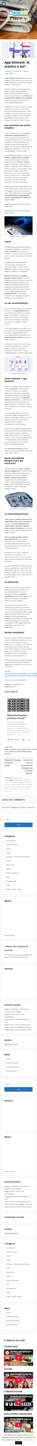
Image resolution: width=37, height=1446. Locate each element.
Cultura (8, 853)
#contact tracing (15, 782)
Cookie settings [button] (28, 1440)
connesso (14, 807)
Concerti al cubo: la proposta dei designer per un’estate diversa (27, 766)
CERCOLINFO (18, 19)
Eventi (8, 861)
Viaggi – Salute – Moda (13, 889)
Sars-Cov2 (7, 791)
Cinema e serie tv (12, 845)
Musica (8, 869)
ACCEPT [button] (18, 1443)
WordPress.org (11, 1071)
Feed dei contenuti (12, 1063)
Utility (11, 74)
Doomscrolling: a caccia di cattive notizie (17, 1030)
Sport (8, 877)
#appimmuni (19, 780)
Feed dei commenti (12, 1067)
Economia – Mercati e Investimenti (18, 857)
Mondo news (17, 778)
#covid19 (7, 784)
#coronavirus (26, 782)
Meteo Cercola (9, 935)
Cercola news (10, 840)
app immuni (22, 784)
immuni (28, 789)
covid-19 (22, 789)
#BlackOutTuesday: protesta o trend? (12, 762)
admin (8, 71)
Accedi (8, 1059)
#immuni (14, 784)
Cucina (8, 849)
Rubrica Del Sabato (12, 873)
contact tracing (15, 787)
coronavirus (14, 789)
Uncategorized (11, 881)
